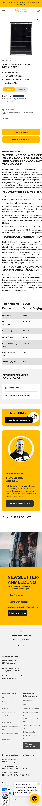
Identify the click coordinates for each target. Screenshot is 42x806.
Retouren (6, 740)
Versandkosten (22, 99)
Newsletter (6, 723)
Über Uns (5, 698)
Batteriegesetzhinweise (10, 734)
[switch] (5, 803)
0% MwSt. (21, 89)
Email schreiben (8, 676)
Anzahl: (5, 118)
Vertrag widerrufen (30, 745)
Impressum (28, 700)
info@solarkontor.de (10, 668)
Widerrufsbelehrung (31, 708)
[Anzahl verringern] (5, 123)
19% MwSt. (9, 89)
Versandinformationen (31, 726)
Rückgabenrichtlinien (31, 737)
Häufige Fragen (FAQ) (8, 703)
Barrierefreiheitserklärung (10, 728)
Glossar (5, 719)
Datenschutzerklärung (31, 713)
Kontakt (5, 708)
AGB (25, 704)
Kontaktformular (9, 678)
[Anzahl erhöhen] (14, 123)
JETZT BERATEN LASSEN (20, 503)
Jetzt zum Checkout (21, 139)
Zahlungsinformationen (31, 720)
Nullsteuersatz (29, 732)
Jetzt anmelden (17, 613)
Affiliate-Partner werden (9, 713)
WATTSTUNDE (7, 61)
